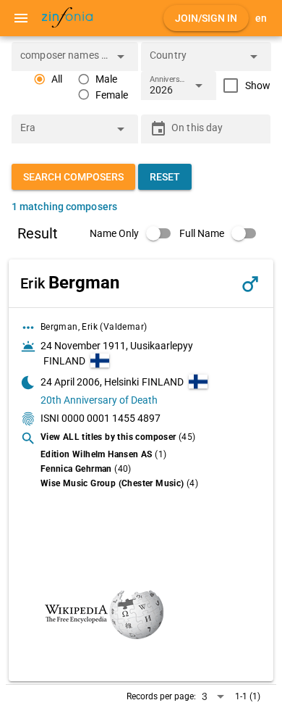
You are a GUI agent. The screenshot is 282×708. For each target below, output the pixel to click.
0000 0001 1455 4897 (111, 418)
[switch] (134, 233)
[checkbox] (243, 85)
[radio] (47, 79)
